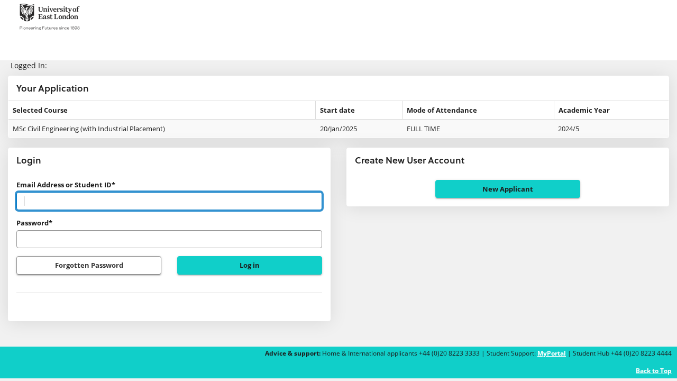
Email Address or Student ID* (65, 184)
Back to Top (654, 370)
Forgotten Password (89, 265)
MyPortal (551, 353)
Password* (34, 223)
